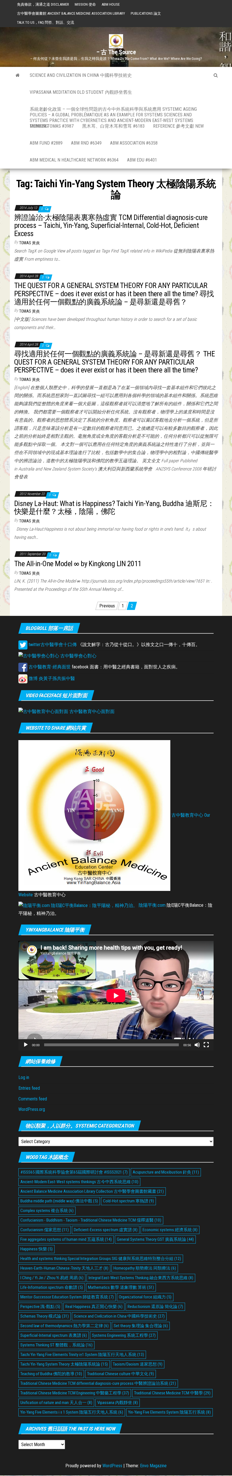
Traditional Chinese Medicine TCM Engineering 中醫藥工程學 (74, 1393)
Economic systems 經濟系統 (170, 1229)
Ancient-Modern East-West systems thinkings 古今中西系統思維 (79, 1181)
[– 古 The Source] (17, 75)
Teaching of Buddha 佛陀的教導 (51, 1373)
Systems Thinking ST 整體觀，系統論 (56, 1345)
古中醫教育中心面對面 (91, 711)
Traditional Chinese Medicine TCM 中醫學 (172, 1393)
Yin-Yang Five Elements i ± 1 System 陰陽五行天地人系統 (71, 1412)
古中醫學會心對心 (77, 656)
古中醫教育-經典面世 (49, 667)
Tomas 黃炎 (29, 243)
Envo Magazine (153, 1465)
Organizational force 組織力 (145, 1297)
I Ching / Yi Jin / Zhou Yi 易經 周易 (51, 1277)
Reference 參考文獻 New (178, 126)
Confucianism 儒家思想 (44, 1229)
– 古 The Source (116, 52)
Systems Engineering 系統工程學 (124, 1335)
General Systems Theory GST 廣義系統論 (155, 1239)
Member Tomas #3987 (52, 126)
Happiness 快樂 (36, 1249)
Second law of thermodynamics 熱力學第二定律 (64, 1325)
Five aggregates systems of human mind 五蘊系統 (66, 1239)
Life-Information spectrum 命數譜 (51, 1287)
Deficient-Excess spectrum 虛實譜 (106, 1229)
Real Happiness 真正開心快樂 (94, 1306)
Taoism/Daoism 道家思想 (137, 1364)
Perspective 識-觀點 (40, 1306)
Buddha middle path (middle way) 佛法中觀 (59, 1201)
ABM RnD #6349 (86, 143)
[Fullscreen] (206, 1045)
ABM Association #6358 (134, 143)
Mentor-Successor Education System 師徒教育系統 (67, 1297)
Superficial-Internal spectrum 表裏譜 (53, 1335)
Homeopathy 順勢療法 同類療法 (144, 1268)
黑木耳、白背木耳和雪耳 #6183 (113, 126)
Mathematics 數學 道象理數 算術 (121, 1287)
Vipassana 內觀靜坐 (117, 1402)
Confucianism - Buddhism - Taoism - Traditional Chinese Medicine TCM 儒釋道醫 (90, 1220)
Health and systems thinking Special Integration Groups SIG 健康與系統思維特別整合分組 (100, 1258)
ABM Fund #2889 (46, 143)
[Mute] (197, 1045)
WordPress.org (31, 1109)
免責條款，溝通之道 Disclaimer (43, 4)
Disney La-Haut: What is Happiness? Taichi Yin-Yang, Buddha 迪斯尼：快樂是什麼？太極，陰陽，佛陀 (114, 507)
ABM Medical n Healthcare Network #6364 (74, 160)
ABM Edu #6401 (142, 160)
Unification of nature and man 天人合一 (56, 1402)
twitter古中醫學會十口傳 (52, 644)
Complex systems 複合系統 (47, 1210)
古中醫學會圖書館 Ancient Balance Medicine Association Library (71, 13)
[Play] (26, 1045)
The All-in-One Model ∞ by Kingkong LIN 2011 (77, 563)
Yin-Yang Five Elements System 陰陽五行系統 (169, 1412)
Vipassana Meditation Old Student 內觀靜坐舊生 (81, 92)
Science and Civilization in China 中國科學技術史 (81, 75)
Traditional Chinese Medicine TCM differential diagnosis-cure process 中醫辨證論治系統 (98, 1383)
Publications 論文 (146, 13)
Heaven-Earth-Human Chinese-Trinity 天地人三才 (64, 1268)
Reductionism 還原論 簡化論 (155, 1306)
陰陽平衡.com (152, 905)
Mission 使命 (85, 4)
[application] (116, 995)
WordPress (112, 1465)
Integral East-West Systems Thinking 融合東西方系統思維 (141, 1277)
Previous (107, 606)
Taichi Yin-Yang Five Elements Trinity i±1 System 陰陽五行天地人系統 (82, 1354)
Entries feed (29, 1088)
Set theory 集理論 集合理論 (141, 1325)
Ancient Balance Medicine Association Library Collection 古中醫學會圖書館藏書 (92, 1191)
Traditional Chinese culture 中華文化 (120, 1373)
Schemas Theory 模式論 (44, 1316)
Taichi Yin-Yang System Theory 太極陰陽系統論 (64, 1364)
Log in (23, 1077)
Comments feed (32, 1099)
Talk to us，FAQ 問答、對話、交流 (45, 22)
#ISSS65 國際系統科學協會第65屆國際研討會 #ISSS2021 (74, 1172)
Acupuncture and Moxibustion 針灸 (166, 1172)
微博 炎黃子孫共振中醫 (51, 678)
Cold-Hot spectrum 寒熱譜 (128, 1201)
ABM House (111, 4)
